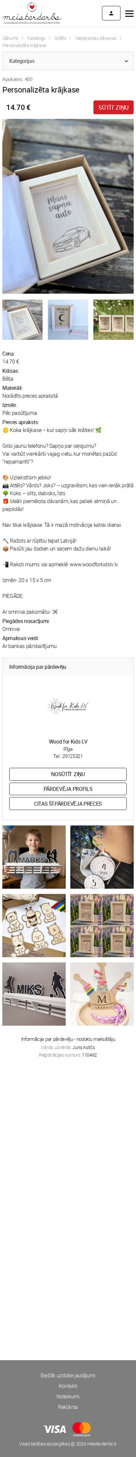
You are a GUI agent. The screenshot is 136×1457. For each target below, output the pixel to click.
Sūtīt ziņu (113, 107)
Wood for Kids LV (68, 741)
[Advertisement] (68, 1140)
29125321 (72, 756)
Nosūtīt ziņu (68, 774)
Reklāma (68, 1407)
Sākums (10, 38)
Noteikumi (67, 1396)
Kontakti (68, 1386)
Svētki (60, 38)
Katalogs (36, 38)
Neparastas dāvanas (96, 38)
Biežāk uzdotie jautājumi (68, 1375)
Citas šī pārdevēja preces (68, 803)
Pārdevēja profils (68, 789)
